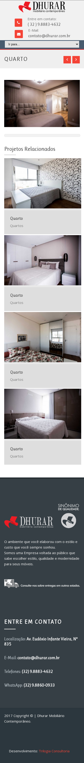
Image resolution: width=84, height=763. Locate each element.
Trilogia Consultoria (54, 751)
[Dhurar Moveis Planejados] (42, 7)
